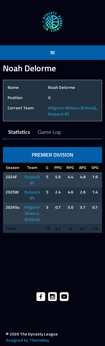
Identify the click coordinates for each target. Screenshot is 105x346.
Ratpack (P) (58, 114)
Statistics (19, 132)
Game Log (49, 132)
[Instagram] (52, 296)
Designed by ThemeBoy (27, 340)
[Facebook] (40, 296)
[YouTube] (64, 296)
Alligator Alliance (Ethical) (72, 108)
